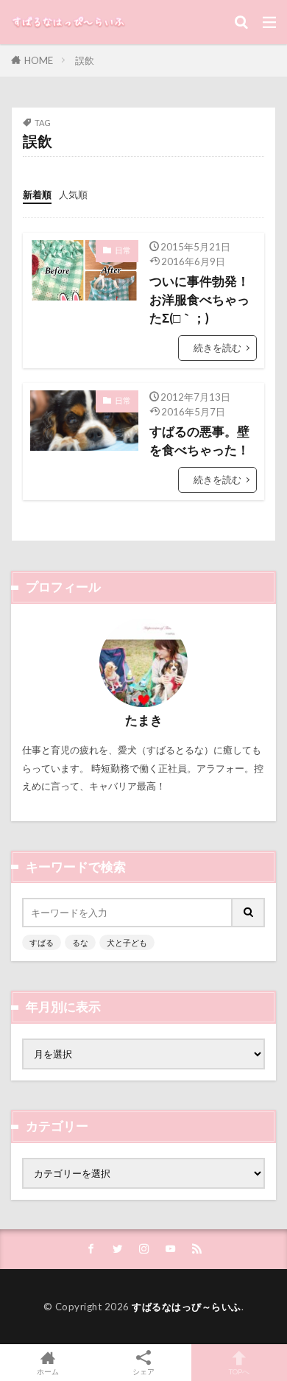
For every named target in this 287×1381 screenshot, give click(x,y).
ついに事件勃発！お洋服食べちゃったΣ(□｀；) (199, 300)
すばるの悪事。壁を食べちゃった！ (199, 440)
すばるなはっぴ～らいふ (186, 1307)
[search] (249, 912)
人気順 (73, 194)
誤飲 (84, 60)
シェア (143, 1371)
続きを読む (217, 348)
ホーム (48, 1371)
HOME (38, 60)
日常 (123, 250)
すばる (41, 942)
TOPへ (239, 1371)
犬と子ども (127, 942)
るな (80, 942)
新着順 (37, 194)
